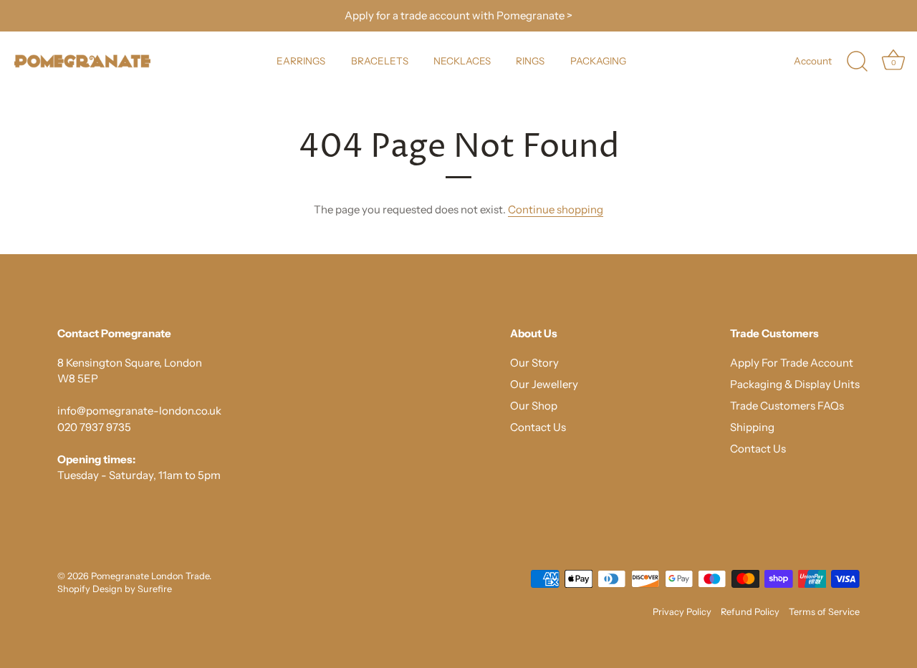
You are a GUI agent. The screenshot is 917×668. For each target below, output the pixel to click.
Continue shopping (555, 209)
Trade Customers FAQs (787, 405)
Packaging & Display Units (795, 384)
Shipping (752, 427)
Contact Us (538, 427)
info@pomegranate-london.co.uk (139, 410)
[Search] (857, 61)
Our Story (534, 362)
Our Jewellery (544, 384)
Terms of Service (824, 611)
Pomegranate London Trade (150, 576)
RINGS (530, 61)
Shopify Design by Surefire (114, 589)
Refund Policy (750, 611)
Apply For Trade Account (791, 362)
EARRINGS (301, 61)
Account (813, 61)
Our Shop (533, 405)
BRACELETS (379, 61)
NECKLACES (462, 61)
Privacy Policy (682, 611)
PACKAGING (598, 61)
